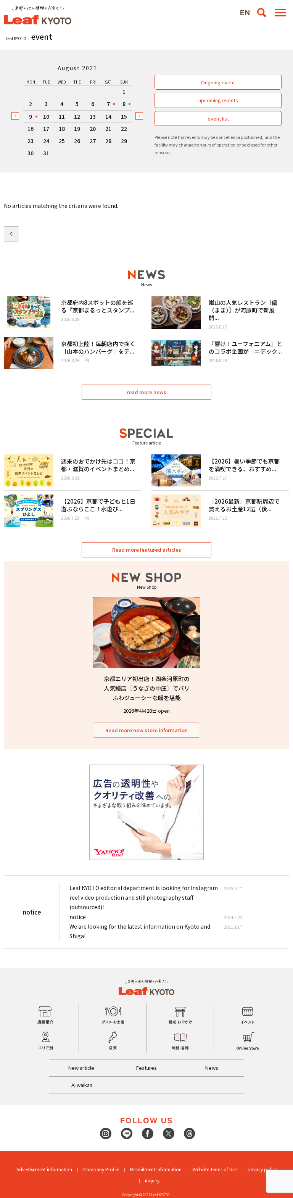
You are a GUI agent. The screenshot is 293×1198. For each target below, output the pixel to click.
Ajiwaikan (81, 1085)
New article (81, 1067)
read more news (146, 392)
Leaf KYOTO (16, 38)
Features (146, 1067)
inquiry (152, 1180)
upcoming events (218, 100)
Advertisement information (44, 1169)
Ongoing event (218, 82)
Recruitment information (156, 1169)
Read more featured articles (146, 549)
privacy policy (262, 1169)
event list (218, 118)
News (211, 1067)
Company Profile (101, 1169)
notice (77, 917)
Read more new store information (146, 730)
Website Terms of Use (215, 1169)
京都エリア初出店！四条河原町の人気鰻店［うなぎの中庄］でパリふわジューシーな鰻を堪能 (147, 688)
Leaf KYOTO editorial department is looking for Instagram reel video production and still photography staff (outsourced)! (143, 897)
